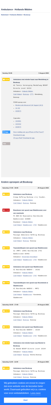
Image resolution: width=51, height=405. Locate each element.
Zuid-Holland (17, 94)
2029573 (18, 111)
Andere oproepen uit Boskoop (17, 182)
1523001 (18, 121)
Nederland (4, 15)
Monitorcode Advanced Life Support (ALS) (29, 105)
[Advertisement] (25, 43)
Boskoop (27, 15)
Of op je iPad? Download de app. (24, 138)
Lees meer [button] (35, 393)
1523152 (18, 124)
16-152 (17, 108)
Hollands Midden (16, 15)
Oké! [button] (25, 400)
